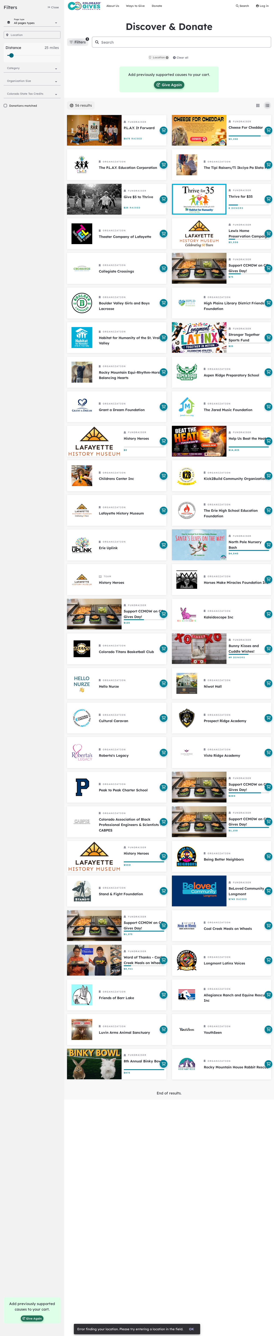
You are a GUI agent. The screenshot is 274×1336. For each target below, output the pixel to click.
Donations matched (23, 105)
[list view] (267, 105)
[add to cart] (163, 130)
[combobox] (35, 22)
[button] (167, 57)
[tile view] (258, 105)
